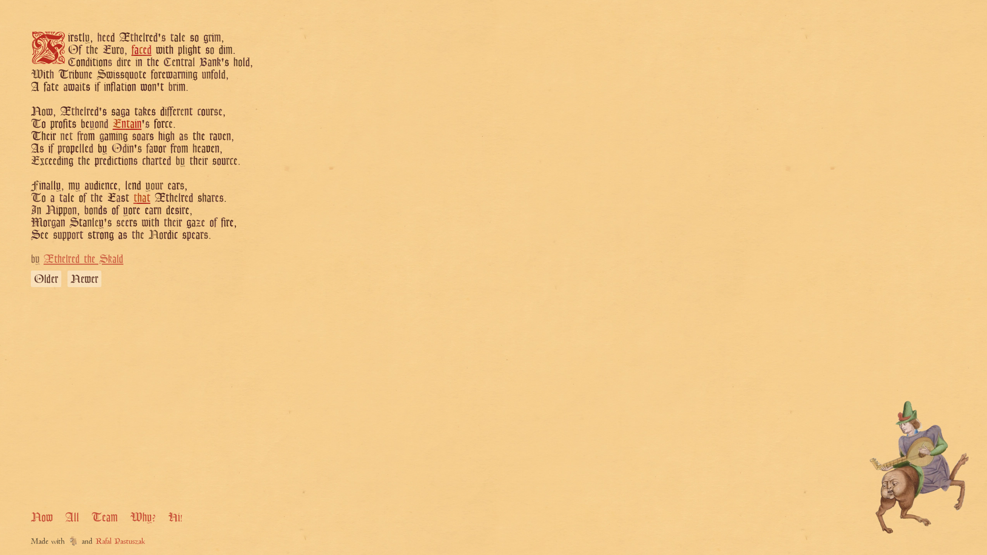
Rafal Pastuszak (120, 541)
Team (104, 517)
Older (46, 279)
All (72, 517)
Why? (143, 517)
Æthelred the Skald (83, 259)
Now (42, 517)
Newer (84, 279)
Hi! (175, 517)
